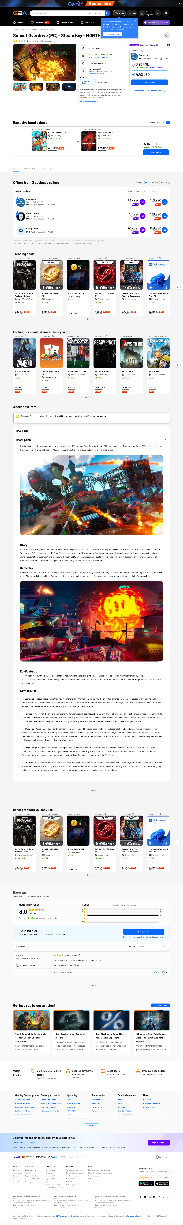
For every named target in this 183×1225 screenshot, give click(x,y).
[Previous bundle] (164, 122)
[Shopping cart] (165, 13)
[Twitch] (150, 1197)
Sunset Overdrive (47, 29)
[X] (163, 1197)
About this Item (47, 168)
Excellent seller (34, 202)
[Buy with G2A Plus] (142, 202)
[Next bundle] (168, 122)
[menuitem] (18, 22)
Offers (16, 168)
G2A (16, 29)
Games (34, 29)
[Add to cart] (165, 202)
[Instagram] (159, 1197)
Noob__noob (32, 213)
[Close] (179, 3)
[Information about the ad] (142, 51)
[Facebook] (141, 1197)
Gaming (25, 29)
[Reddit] (154, 1197)
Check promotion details (23, 1142)
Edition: (83, 77)
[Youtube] (145, 1197)
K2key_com (32, 228)
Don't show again (112, 34)
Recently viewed (30, 168)
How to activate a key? (95, 74)
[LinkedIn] (168, 1197)
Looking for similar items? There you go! (41, 332)
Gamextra (143, 55)
